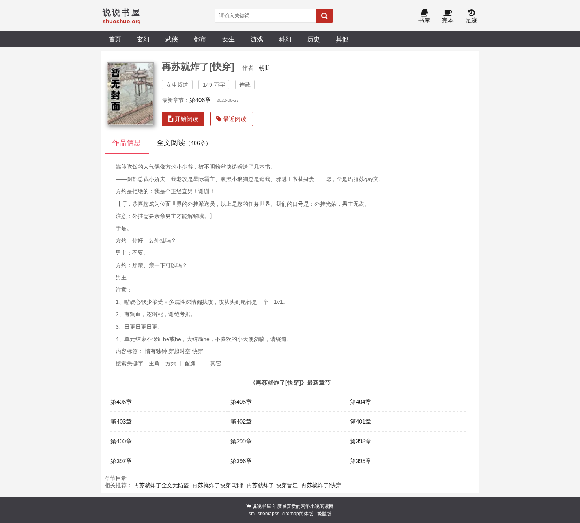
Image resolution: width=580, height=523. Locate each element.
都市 (200, 39)
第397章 (121, 461)
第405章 (241, 401)
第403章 (121, 421)
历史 (313, 39)
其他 (342, 39)
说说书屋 (261, 506)
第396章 (241, 461)
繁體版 (324, 513)
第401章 (360, 421)
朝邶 (264, 68)
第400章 (121, 441)
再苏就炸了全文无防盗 (161, 485)
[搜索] (324, 16)
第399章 (241, 441)
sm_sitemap (262, 513)
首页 (115, 39)
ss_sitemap (287, 513)
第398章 (360, 441)
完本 (448, 20)
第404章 (360, 401)
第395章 (360, 461)
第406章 (200, 100)
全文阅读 (184, 143)
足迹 (471, 20)
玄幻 (143, 39)
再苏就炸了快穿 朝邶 (217, 485)
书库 (424, 20)
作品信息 (126, 143)
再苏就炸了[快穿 (321, 485)
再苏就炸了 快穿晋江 (272, 485)
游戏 (257, 39)
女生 (228, 39)
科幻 (285, 39)
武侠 (171, 39)
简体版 (306, 513)
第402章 (241, 421)
